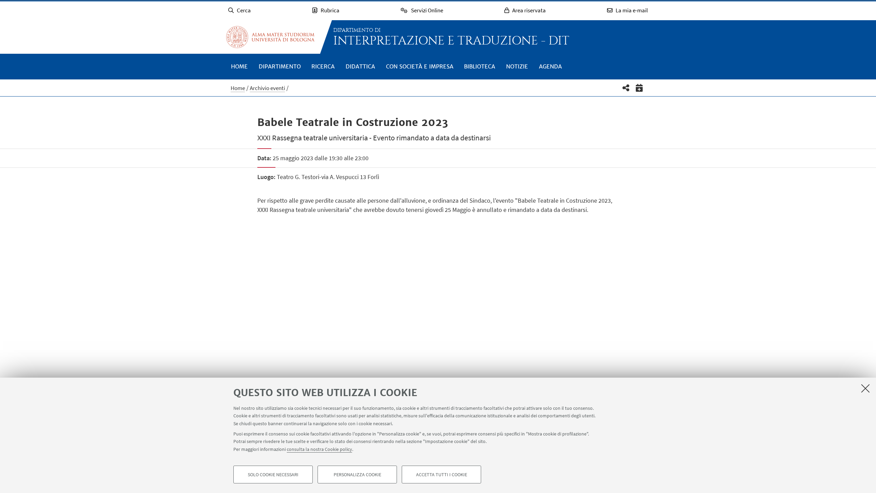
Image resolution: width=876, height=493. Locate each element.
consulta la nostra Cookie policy (319, 449)
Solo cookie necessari (273, 474)
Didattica (360, 66)
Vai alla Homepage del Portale (270, 37)
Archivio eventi (267, 88)
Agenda (550, 66)
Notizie (517, 66)
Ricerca (323, 66)
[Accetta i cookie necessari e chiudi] (865, 388)
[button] (626, 88)
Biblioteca (479, 66)
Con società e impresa (419, 66)
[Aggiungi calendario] (639, 88)
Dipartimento (280, 66)
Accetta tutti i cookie (441, 474)
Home (239, 66)
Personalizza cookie (357, 474)
